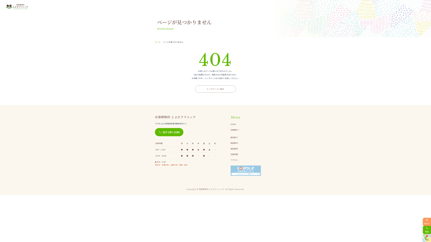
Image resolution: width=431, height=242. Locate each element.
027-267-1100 (171, 132)
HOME (233, 124)
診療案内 (234, 130)
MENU (427, 223)
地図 (427, 239)
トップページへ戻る (215, 89)
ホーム (157, 42)
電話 (427, 231)
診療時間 (234, 154)
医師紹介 (234, 137)
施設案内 (234, 143)
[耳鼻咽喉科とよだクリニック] (16, 6)
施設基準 (234, 148)
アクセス (234, 160)
